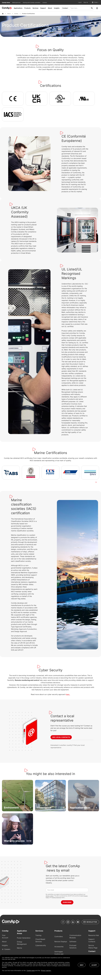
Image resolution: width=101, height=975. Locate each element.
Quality (16, 13)
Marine (19, 948)
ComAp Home (6, 2)
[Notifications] (97, 8)
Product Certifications (28, 13)
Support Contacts (91, 940)
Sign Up (86, 2)
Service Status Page (92, 946)
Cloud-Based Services (40, 940)
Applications (18, 8)
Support (43, 8)
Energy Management (22, 943)
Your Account (5, 936)
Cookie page (31, 970)
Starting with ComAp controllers (32, 2)
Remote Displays (60, 942)
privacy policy (50, 896)
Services (35, 8)
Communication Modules (75, 936)
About (50, 8)
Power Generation (23, 938)
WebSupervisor (16, 2)
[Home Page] (3, 13)
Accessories (58, 947)
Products (27, 8)
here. (68, 694)
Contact (65, 8)
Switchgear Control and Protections (58, 954)
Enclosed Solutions (72, 946)
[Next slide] (96, 482)
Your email (50, 890)
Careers (45, 2)
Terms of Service (56, 897)
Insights (56, 8)
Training (38, 935)
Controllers (58, 936)
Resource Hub (93, 935)
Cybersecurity (40, 945)
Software (72, 942)
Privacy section (46, 970)
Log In (80, 2)
